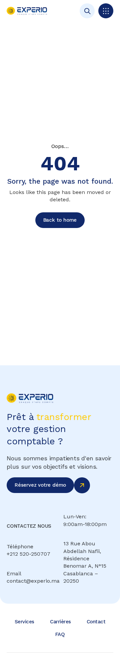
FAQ (60, 634)
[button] (105, 10)
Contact (96, 622)
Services (24, 622)
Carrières (60, 622)
